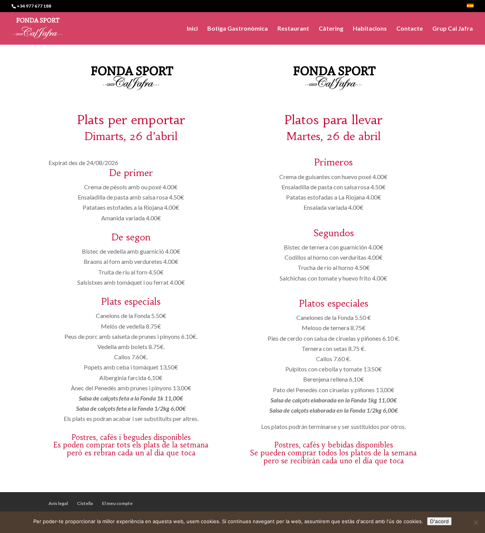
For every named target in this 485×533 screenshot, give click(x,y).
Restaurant (293, 29)
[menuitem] (470, 7)
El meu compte (117, 503)
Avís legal (58, 503)
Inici (192, 29)
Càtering (331, 29)
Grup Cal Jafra (452, 29)
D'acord (439, 521)
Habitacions (370, 29)
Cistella (85, 503)
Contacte (409, 29)
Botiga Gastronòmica (237, 29)
